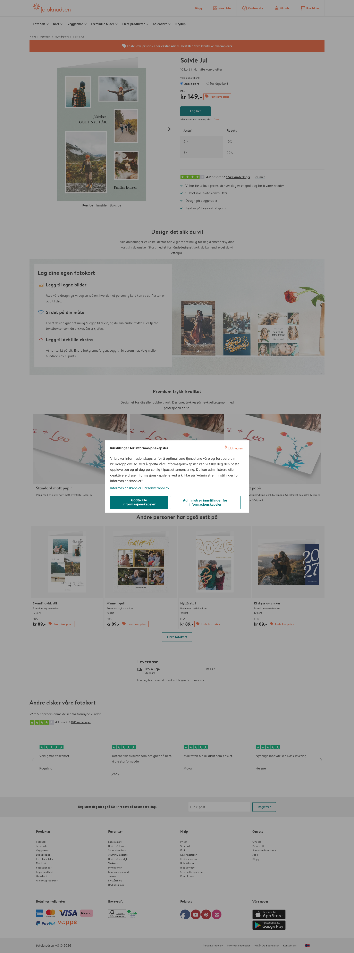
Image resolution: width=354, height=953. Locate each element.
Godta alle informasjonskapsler (139, 502)
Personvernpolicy (155, 488)
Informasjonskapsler (125, 488)
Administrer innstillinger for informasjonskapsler (205, 502)
